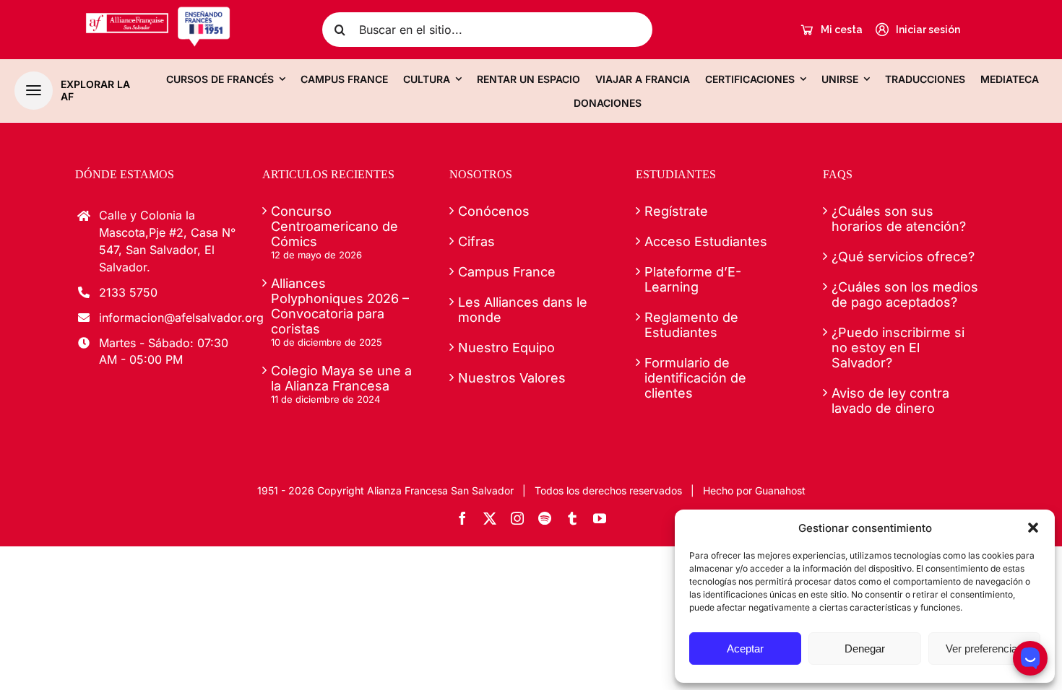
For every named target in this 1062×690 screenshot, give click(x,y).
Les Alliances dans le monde (522, 309)
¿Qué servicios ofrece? (903, 256)
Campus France (507, 271)
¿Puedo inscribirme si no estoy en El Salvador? (898, 347)
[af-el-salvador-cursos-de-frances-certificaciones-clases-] (158, 11)
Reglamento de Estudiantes (691, 325)
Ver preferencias (984, 648)
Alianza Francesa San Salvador (440, 490)
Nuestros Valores (512, 377)
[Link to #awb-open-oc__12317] (33, 90)
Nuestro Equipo (506, 347)
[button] (1033, 527)
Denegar (865, 648)
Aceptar (745, 648)
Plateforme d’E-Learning (692, 279)
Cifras (476, 241)
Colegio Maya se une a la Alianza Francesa (341, 378)
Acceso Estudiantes (705, 241)
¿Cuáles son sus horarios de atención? (899, 219)
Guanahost (780, 490)
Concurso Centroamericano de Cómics (334, 226)
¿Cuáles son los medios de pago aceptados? (905, 294)
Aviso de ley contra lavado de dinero (890, 400)
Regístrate (676, 211)
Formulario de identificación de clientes (695, 378)
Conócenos (494, 211)
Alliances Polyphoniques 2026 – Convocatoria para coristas (340, 306)
